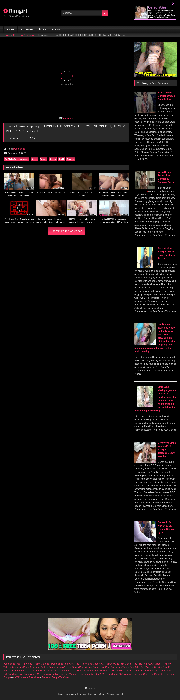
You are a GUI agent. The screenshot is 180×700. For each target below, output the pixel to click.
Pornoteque (19, 149)
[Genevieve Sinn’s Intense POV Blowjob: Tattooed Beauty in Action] (145, 462)
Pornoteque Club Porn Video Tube (110, 667)
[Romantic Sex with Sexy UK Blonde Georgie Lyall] (145, 541)
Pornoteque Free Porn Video (17, 664)
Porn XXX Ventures (143, 670)
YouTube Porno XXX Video (146, 664)
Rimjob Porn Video (81, 667)
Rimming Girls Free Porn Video (115, 670)
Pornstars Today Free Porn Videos (59, 674)
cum (54, 159)
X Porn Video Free (21, 670)
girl (62, 159)
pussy (71, 159)
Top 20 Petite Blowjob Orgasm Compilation (167, 95)
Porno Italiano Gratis (59, 667)
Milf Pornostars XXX (29, 674)
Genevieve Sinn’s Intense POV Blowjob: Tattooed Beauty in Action (167, 449)
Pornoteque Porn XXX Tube (65, 664)
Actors (57, 29)
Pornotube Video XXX (93, 664)
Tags (44, 29)
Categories (28, 29)
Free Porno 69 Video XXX (92, 674)
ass (35, 159)
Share (34, 138)
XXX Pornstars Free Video (26, 677)
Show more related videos (66, 230)
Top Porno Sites (164, 670)
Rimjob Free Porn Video (86, 670)
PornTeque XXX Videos (119, 674)
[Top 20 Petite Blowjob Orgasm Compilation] (145, 112)
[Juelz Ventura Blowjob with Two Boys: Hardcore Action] (145, 267)
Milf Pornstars (10, 674)
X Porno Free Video (42, 670)
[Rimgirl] (90, 688)
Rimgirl (17, 10)
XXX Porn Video (63, 670)
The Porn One (140, 674)
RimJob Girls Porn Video (118, 664)
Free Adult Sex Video (140, 667)
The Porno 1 (156, 674)
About (16, 138)
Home (11, 29)
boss (45, 159)
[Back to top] (171, 691)
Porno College (41, 664)
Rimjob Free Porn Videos (23, 35)
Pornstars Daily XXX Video (55, 677)
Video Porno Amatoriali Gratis (31, 667)
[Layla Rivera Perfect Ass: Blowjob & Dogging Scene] (145, 191)
